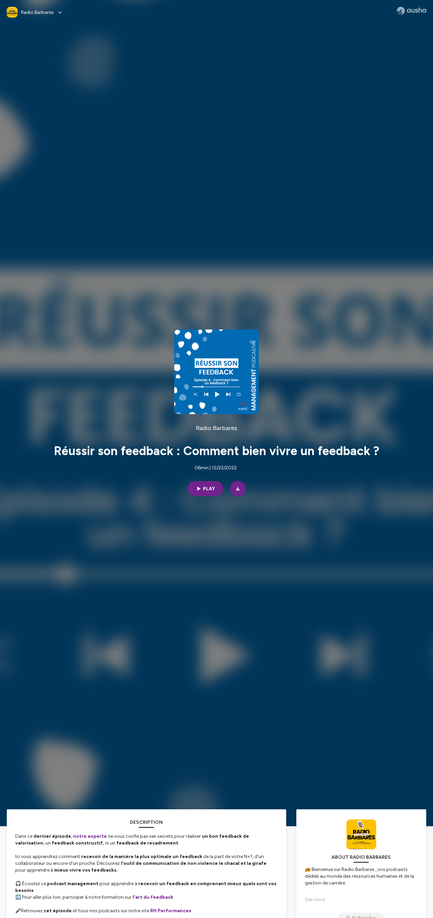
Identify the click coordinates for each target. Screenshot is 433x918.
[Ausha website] (411, 11)
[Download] (238, 488)
